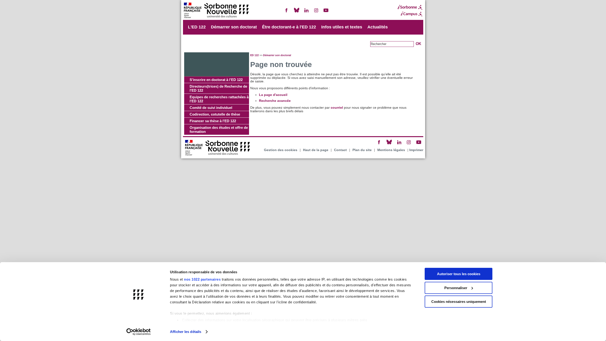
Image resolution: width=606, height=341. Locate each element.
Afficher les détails (185, 332)
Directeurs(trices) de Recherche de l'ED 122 (218, 88)
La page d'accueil (273, 95)
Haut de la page (315, 150)
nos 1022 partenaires (202, 279)
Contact (340, 150)
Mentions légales (391, 150)
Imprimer (416, 150)
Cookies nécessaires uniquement (458, 302)
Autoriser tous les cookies (458, 274)
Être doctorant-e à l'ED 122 (289, 27)
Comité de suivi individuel (211, 108)
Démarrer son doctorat (234, 27)
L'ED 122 (197, 27)
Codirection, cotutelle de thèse (215, 114)
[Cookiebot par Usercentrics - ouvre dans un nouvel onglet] (138, 331)
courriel (337, 107)
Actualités (377, 27)
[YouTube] (326, 12)
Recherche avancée (275, 101)
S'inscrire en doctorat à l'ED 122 (216, 80)
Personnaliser (455, 288)
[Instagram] (316, 12)
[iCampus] (410, 14)
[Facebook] (287, 12)
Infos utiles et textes (341, 27)
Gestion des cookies (280, 150)
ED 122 (254, 55)
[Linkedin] (306, 12)
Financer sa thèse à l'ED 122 (213, 121)
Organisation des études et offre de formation (219, 130)
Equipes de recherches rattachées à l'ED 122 (219, 99)
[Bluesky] (296, 12)
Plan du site (362, 150)
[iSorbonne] (410, 7)
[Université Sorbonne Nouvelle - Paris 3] (216, 11)
